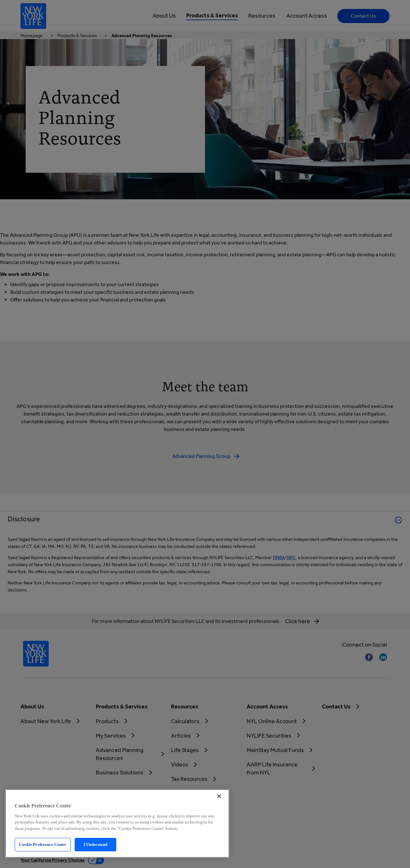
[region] (117, 823)
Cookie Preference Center (42, 844)
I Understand (96, 844)
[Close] (219, 796)
